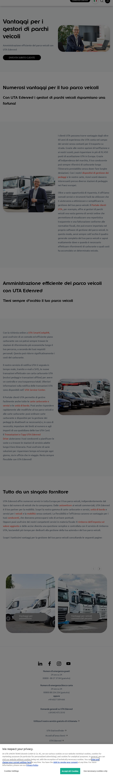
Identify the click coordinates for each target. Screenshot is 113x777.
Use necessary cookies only (95, 771)
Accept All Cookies (70, 771)
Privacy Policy (32, 765)
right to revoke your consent (65, 762)
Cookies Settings (11, 771)
